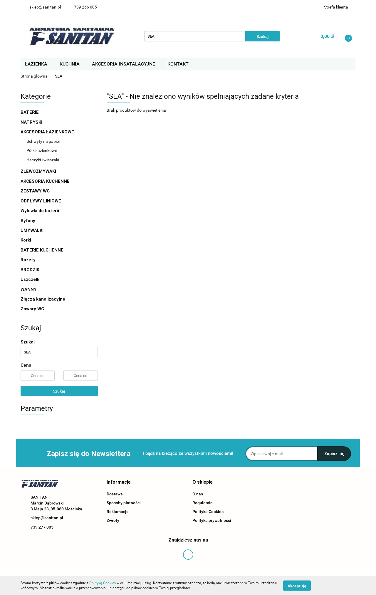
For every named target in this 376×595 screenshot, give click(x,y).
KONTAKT (178, 64)
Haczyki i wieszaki (42, 159)
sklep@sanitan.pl (47, 517)
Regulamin (202, 502)
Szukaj (59, 391)
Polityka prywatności (211, 520)
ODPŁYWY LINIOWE (41, 201)
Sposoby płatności (124, 502)
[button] (119, 482)
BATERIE (30, 112)
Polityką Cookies (102, 583)
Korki (26, 240)
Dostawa (115, 494)
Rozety (28, 259)
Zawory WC (32, 308)
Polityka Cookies (208, 511)
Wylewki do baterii (40, 210)
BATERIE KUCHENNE (43, 250)
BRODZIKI (31, 269)
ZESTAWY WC (35, 191)
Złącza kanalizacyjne (43, 299)
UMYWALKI (33, 230)
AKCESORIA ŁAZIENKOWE (48, 132)
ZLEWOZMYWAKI (39, 171)
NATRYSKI (32, 122)
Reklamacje (118, 511)
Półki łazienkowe (41, 150)
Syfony (28, 220)
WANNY (29, 289)
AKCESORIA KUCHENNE (46, 181)
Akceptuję (297, 585)
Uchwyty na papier (43, 141)
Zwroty (113, 520)
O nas (197, 494)
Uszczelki (31, 279)
